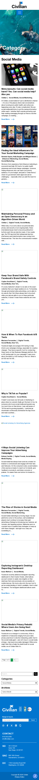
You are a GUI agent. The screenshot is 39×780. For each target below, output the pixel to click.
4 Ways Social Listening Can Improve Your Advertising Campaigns (15, 450)
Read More (5, 119)
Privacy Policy (19, 777)
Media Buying (6, 459)
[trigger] (19, 12)
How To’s (15, 284)
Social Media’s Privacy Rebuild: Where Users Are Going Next (16, 626)
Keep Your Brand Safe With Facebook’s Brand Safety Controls (18, 277)
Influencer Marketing (10, 159)
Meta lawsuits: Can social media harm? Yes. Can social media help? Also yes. (18, 91)
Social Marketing (25, 98)
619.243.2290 (7, 737)
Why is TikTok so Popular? (14, 393)
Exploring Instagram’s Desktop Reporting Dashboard (16, 567)
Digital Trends (14, 223)
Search (36, 674)
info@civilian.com (8, 739)
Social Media (14, 98)
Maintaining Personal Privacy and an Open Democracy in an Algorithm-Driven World (18, 216)
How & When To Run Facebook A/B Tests (19, 336)
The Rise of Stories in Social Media (19, 507)
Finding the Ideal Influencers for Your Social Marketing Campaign (17, 152)
